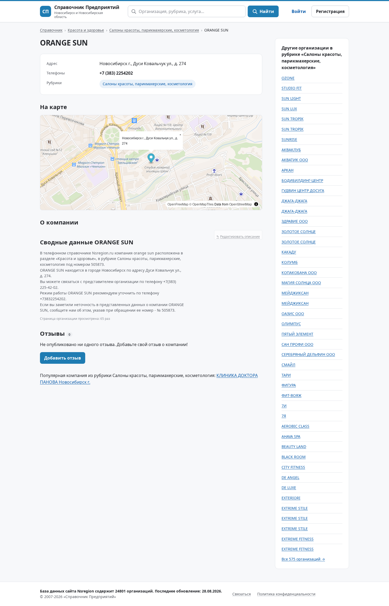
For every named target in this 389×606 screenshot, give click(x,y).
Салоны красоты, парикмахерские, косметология (154, 30)
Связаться (241, 593)
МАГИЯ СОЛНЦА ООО (301, 282)
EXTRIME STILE (295, 508)
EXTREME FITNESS (298, 538)
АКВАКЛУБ (291, 149)
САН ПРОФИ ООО (297, 344)
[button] (151, 158)
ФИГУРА (289, 385)
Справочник (51, 30)
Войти (299, 11)
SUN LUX (289, 108)
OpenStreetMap (240, 204)
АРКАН (287, 170)
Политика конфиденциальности (286, 593)
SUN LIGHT (291, 98)
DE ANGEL (290, 477)
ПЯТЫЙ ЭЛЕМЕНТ (297, 333)
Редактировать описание (238, 236)
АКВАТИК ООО (295, 159)
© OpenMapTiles (201, 204)
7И (284, 405)
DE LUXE (289, 487)
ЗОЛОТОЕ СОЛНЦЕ (299, 231)
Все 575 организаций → (303, 559)
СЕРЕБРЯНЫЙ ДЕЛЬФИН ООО (308, 354)
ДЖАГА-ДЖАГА (294, 200)
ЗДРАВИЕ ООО (295, 221)
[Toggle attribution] (256, 204)
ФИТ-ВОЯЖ (291, 395)
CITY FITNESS (293, 467)
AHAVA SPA (291, 436)
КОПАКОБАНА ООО (299, 272)
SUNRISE (289, 139)
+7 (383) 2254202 (116, 73)
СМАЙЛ (288, 364)
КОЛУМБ (290, 262)
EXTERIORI (291, 497)
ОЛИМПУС (291, 323)
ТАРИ (286, 375)
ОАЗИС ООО (293, 313)
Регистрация (330, 11)
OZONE (288, 77)
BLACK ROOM (294, 456)
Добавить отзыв (62, 358)
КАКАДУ (289, 251)
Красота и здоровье (86, 30)
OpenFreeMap (178, 204)
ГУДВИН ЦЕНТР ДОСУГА (303, 190)
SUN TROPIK (293, 118)
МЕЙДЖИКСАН (295, 292)
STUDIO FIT (292, 88)
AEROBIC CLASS (295, 426)
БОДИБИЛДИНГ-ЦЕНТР (302, 180)
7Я (284, 415)
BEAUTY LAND (294, 446)
